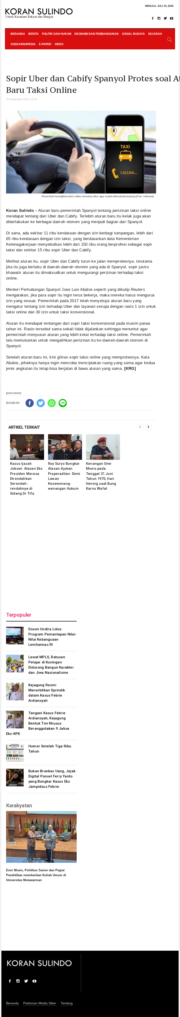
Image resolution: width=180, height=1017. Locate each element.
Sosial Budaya (133, 33)
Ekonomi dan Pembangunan (97, 33)
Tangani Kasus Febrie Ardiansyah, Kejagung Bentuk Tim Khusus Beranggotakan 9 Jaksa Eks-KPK (37, 723)
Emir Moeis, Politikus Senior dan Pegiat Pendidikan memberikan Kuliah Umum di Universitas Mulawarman (36, 875)
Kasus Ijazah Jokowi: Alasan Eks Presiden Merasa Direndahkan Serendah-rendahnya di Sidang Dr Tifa (26, 478)
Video (59, 44)
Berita (33, 33)
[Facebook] (152, 18)
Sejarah (155, 33)
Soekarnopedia (23, 44)
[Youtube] (171, 18)
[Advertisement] (81, 552)
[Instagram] (159, 18)
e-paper (45, 44)
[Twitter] (165, 18)
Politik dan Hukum (56, 33)
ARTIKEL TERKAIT (24, 427)
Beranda (18, 33)
